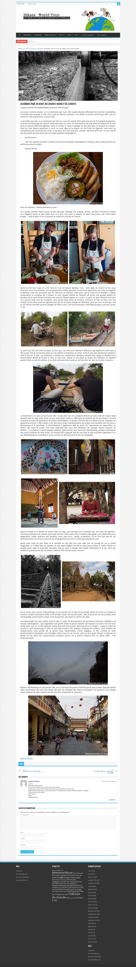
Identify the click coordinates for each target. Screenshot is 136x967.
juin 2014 (90, 892)
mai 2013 (90, 932)
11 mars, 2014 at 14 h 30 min (108, 781)
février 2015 (91, 877)
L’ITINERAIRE (37, 35)
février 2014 (91, 905)
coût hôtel (55, 883)
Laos (67, 885)
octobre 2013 (92, 917)
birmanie (76, 873)
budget (60, 877)
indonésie (62, 885)
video (75, 898)
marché (59, 887)
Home (21, 48)
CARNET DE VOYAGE (50, 35)
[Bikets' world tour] (68, 18)
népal (54, 889)
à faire (80, 898)
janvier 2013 (91, 942)
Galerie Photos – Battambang (31, 770)
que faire (80, 891)
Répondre (112, 799)
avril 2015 (91, 874)
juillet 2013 (91, 926)
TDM (71, 894)
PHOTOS (61, 35)
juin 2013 (90, 929)
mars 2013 (91, 939)
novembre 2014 (92, 880)
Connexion (19, 871)
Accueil (19, 35)
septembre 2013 (92, 920)
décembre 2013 (92, 911)
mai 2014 (90, 895)
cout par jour (65, 882)
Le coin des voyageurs (87, 35)
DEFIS (76, 35)
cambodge (63, 880)
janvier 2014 (91, 908)
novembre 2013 (92, 914)
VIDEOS (69, 35)
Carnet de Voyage (29, 48)
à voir (55, 900)
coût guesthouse (76, 882)
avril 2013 (91, 936)
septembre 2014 (92, 883)
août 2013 (91, 923)
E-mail (22, 838)
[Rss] (106, 4)
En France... (31, 41)
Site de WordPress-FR (22, 880)
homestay (55, 885)
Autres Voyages (101, 35)
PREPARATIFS (27, 35)
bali (63, 870)
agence (54, 870)
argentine (58, 870)
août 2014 (91, 886)
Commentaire (24, 815)
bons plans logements (60, 875)
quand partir (71, 891)
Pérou (65, 891)
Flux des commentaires (22, 877)
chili (68, 880)
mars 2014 (91, 902)
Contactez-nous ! (32, 3)
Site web (22, 845)
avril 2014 (91, 898)
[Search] (118, 3)
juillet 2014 (91, 889)
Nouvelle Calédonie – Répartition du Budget (104, 771)
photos (73, 889)
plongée (79, 889)
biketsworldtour (62, 872)
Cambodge (39, 48)
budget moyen (69, 878)
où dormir (60, 889)
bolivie (81, 873)
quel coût (64, 894)
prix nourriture (57, 891)
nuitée (81, 887)
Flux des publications (22, 874)
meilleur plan (67, 887)
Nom (22, 832)
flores (75, 883)
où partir (67, 889)
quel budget (56, 894)
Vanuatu (72, 898)
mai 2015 (90, 871)
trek (67, 898)
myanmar (75, 887)
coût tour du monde (67, 883)
